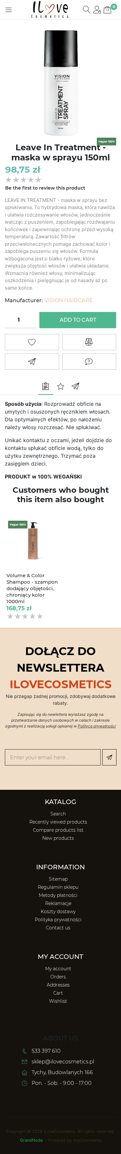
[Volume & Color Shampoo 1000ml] (32, 542)
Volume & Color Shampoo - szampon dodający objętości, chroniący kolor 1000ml (32, 595)
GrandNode (31, 1138)
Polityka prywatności (58, 918)
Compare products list (58, 828)
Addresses (58, 983)
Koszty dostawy (58, 910)
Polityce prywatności (97, 724)
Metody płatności (58, 894)
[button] (9, 10)
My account (58, 967)
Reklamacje (58, 902)
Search (58, 812)
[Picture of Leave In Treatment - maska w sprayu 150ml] (60, 80)
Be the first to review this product (45, 188)
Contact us (58, 926)
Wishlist (58, 999)
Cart (58, 991)
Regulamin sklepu (58, 885)
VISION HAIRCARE (69, 300)
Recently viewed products (58, 820)
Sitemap (58, 877)
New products (58, 836)
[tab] (45, 387)
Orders (58, 975)
